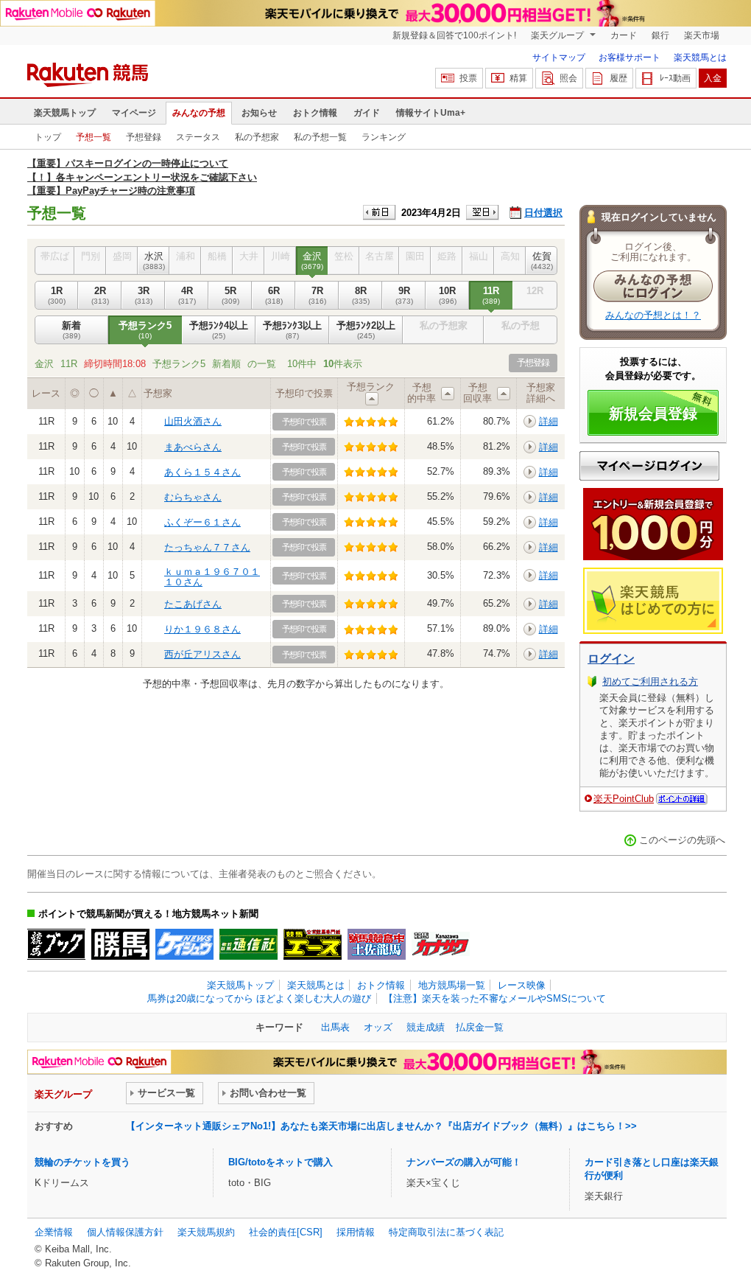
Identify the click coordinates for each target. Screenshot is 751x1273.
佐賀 (542, 261)
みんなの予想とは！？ (653, 315)
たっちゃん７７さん (207, 547)
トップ (48, 137)
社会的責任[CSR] (285, 1232)
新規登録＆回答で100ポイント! (454, 35)
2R (100, 295)
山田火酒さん (193, 421)
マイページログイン (649, 466)
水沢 (154, 261)
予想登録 (143, 137)
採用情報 (355, 1232)
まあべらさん (193, 447)
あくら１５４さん (202, 472)
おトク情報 (315, 113)
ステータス (198, 137)
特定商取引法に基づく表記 (446, 1232)
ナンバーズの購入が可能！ (463, 1162)
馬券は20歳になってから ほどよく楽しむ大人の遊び (259, 998)
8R (361, 295)
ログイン (611, 658)
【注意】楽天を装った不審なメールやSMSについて (495, 998)
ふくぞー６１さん (202, 522)
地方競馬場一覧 (451, 985)
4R (187, 295)
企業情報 (54, 1232)
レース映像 (522, 985)
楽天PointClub (623, 798)
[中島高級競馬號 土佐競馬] (377, 944)
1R (57, 295)
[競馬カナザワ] (441, 944)
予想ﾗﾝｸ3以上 (292, 330)
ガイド (366, 113)
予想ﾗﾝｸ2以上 (365, 330)
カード (623, 35)
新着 (71, 330)
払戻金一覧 (480, 1027)
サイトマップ (558, 57)
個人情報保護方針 (125, 1232)
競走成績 (425, 1027)
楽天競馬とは (700, 57)
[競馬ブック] (56, 944)
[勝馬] (120, 944)
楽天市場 (701, 35)
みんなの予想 (198, 113)
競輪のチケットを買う (82, 1162)
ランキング (384, 137)
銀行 (660, 35)
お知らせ (259, 113)
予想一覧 (93, 137)
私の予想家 (257, 137)
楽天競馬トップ (65, 113)
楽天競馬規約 (206, 1232)
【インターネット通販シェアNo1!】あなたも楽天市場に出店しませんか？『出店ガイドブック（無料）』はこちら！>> (381, 1125)
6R (274, 295)
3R (143, 295)
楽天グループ (558, 35)
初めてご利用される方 (650, 681)
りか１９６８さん (202, 629)
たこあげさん (193, 604)
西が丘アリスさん (202, 654)
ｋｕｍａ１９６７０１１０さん (212, 576)
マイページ (134, 113)
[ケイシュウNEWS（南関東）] (184, 944)
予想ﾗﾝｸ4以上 (218, 330)
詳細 (548, 421)
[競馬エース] (312, 944)
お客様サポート (629, 57)
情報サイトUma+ (430, 113)
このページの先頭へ (682, 839)
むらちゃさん (193, 497)
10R (447, 295)
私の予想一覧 (320, 137)
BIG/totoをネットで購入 (280, 1162)
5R (230, 295)
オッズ (378, 1027)
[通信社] (248, 944)
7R (317, 295)
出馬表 (335, 1027)
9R (404, 295)
